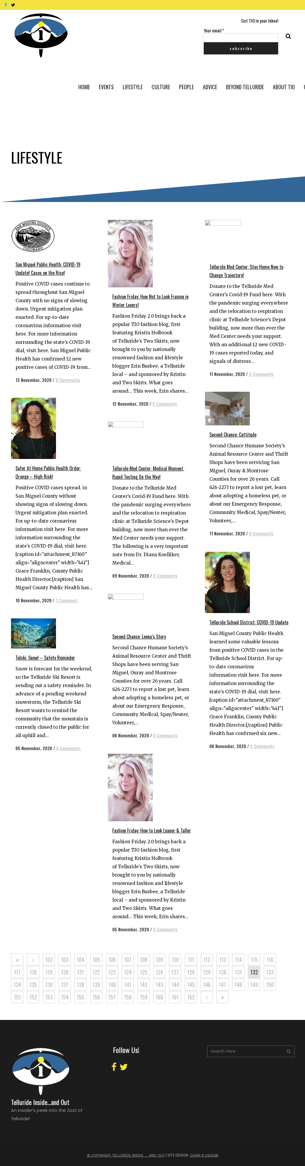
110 (175, 959)
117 (17, 972)
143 (159, 984)
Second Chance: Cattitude (232, 434)
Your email (214, 30)
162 (191, 997)
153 (49, 997)
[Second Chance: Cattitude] (233, 408)
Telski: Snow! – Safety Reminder (45, 657)
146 (207, 984)
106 (112, 959)
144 (175, 984)
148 (238, 984)
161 (175, 997)
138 (80, 984)
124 (128, 972)
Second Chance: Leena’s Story (139, 636)
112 (206, 959)
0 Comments (68, 380)
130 (222, 972)
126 (159, 972)
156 (96, 997)
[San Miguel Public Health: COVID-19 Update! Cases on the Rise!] (39, 237)
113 (222, 959)
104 (80, 959)
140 (112, 984)
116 (270, 959)
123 (112, 972)
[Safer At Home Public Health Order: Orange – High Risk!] (39, 428)
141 (128, 984)
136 (49, 984)
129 (207, 972)
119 (49, 972)
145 (191, 984)
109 (159, 959)
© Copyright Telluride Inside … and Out (126, 1155)
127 (175, 972)
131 (238, 972)
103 (65, 959)
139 (96, 984)
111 (191, 959)
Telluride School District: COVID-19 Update (248, 622)
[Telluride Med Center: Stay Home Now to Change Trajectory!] (233, 239)
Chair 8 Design (204, 1155)
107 (127, 959)
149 (254, 984)
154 (65, 997)
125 (143, 972)
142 (143, 984)
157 (112, 997)
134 (17, 984)
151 (17, 997)
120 (65, 972)
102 (49, 959)
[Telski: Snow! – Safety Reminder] (39, 633)
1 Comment (66, 600)
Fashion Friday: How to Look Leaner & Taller (151, 830)
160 (159, 997)
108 (143, 959)
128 (191, 972)
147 (222, 984)
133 (270, 972)
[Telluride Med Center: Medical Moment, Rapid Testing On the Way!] (136, 440)
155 (80, 997)
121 (80, 972)
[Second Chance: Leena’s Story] (136, 610)
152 (33, 997)
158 (128, 997)
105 (96, 959)
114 (238, 959)
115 (254, 959)
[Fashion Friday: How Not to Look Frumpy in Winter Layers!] (136, 253)
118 (33, 972)
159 (143, 997)
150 (270, 984)
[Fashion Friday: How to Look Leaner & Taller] (136, 787)
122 (96, 972)
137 (64, 984)
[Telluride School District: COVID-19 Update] (233, 582)
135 (33, 984)
